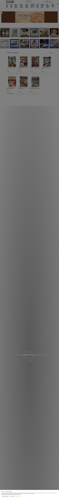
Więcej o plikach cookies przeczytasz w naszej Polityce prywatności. (11, 494)
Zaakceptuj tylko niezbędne (5, 496)
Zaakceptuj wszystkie (18, 496)
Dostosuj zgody (12, 496)
